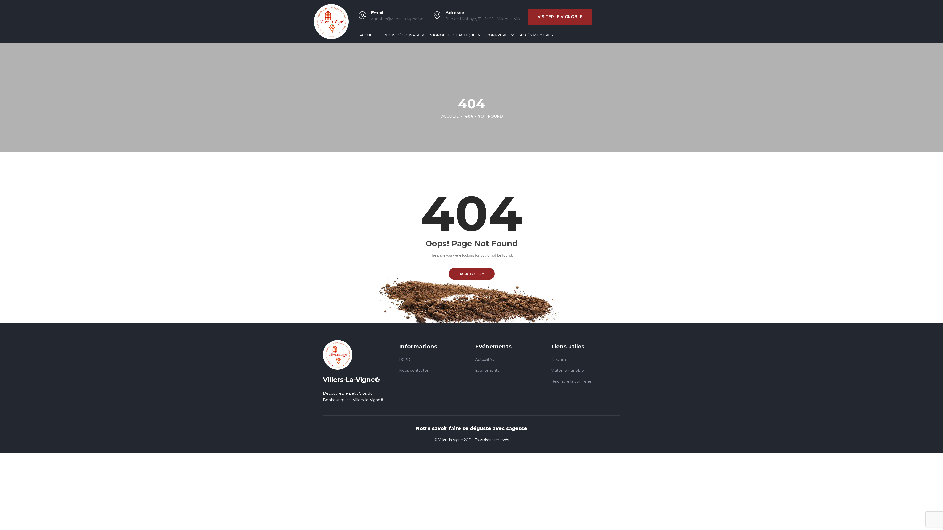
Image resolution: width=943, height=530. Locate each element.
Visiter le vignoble (560, 16)
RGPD (404, 359)
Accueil (368, 35)
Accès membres (536, 35)
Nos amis (559, 359)
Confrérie (497, 35)
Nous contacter (413, 370)
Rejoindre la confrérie (571, 381)
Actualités (484, 359)
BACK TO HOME (472, 274)
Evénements (487, 370)
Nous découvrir (401, 35)
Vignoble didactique (452, 35)
